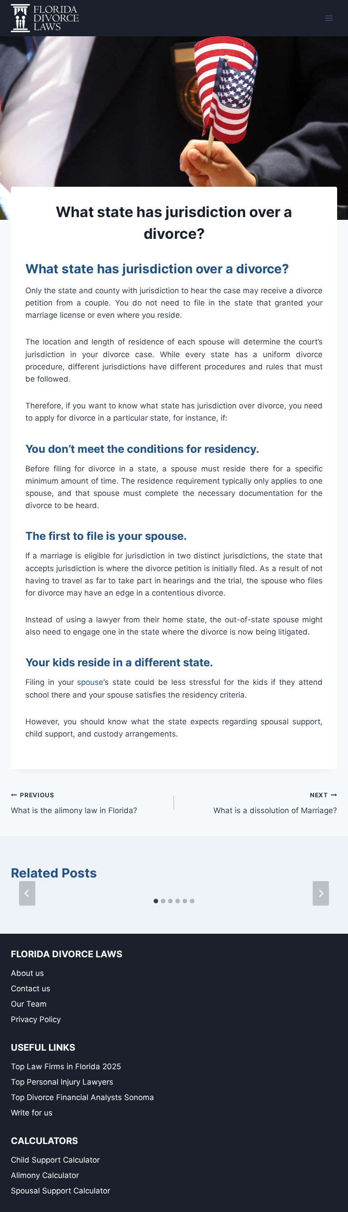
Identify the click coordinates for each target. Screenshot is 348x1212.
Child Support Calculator (55, 1159)
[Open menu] (328, 18)
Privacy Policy (36, 1019)
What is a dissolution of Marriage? (275, 803)
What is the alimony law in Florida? (74, 803)
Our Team (29, 1003)
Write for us (32, 1112)
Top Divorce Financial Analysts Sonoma (82, 1097)
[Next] (321, 893)
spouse (90, 682)
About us (27, 973)
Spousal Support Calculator (60, 1190)
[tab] (156, 901)
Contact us (30, 988)
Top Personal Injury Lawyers (62, 1081)
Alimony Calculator (45, 1175)
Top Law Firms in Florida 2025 (66, 1066)
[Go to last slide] (27, 893)
